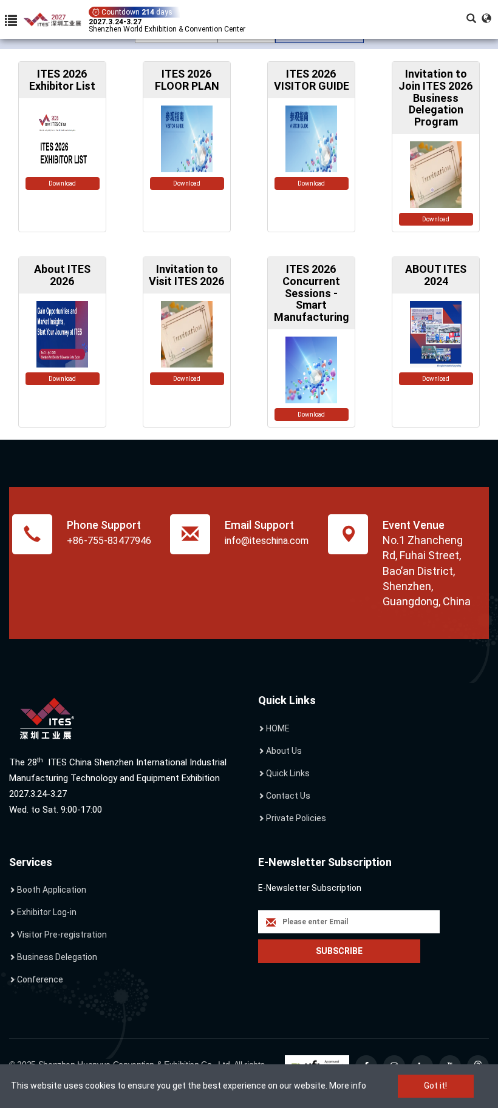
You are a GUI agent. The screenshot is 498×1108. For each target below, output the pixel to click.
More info (347, 1085)
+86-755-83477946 (109, 540)
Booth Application (51, 890)
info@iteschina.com (267, 540)
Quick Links (288, 773)
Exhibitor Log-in (47, 912)
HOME (278, 728)
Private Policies (296, 818)
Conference (40, 979)
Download (62, 183)
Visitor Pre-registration (62, 934)
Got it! (435, 1085)
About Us (284, 751)
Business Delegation (57, 957)
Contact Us (288, 796)
